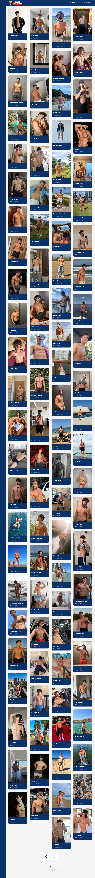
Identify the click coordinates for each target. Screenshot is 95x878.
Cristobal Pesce (14, 35)
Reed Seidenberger (80, 766)
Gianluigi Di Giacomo (15, 537)
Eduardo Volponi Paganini (16, 102)
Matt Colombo (57, 343)
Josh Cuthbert (78, 320)
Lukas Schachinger (36, 678)
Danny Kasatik (35, 70)
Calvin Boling (78, 461)
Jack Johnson (56, 612)
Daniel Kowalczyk (79, 633)
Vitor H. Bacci (34, 138)
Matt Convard (35, 609)
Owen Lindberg (57, 315)
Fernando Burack (79, 736)
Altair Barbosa (57, 776)
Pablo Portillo (56, 246)
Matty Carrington (57, 145)
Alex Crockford (14, 199)
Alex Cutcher (78, 801)
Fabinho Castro (14, 470)
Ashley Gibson (57, 112)
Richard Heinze (35, 469)
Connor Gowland (79, 427)
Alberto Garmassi (79, 252)
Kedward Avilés (57, 513)
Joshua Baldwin (57, 281)
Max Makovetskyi (79, 286)
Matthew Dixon (57, 44)
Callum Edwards (79, 36)
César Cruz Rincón (15, 402)
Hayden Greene (79, 183)
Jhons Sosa (13, 699)
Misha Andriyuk (57, 810)
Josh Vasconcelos (14, 229)
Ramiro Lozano (14, 569)
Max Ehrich (56, 584)
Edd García (12, 68)
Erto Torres (34, 35)
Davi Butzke (13, 330)
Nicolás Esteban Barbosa (16, 603)
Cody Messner (35, 361)
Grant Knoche (56, 709)
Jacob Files (78, 363)
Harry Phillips (34, 815)
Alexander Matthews (15, 631)
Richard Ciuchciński (36, 538)
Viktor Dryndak (35, 241)
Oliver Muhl (56, 377)
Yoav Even (34, 781)
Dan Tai (33, 504)
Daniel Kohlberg (14, 261)
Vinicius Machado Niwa (81, 601)
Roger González (79, 702)
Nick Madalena (35, 644)
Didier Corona (35, 712)
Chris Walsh (78, 115)
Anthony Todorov (57, 179)
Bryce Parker (13, 785)
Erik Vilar (12, 137)
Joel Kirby (55, 446)
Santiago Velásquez (36, 395)
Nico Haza (12, 819)
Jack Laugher (56, 555)
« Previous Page (46, 856)
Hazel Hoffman (57, 480)
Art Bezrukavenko (14, 165)
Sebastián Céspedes (58, 78)
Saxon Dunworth (79, 490)
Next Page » (54, 856)
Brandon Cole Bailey (80, 218)
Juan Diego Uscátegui (59, 213)
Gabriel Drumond (35, 438)
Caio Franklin (78, 524)
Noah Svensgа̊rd (14, 296)
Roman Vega (78, 668)
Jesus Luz (77, 149)
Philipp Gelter (13, 437)
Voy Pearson (34, 104)
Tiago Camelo (56, 646)
